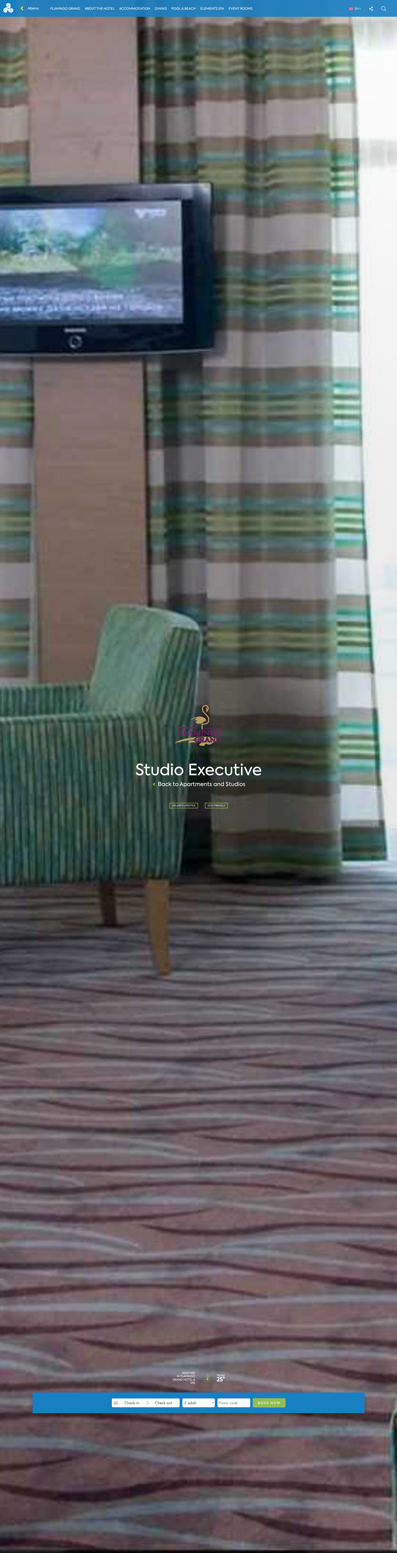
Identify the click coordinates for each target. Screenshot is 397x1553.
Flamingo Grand (65, 8)
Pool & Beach (183, 8)
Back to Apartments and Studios (201, 784)
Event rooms (240, 8)
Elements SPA (212, 8)
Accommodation (134, 8)
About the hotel (100, 8)
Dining (161, 8)
